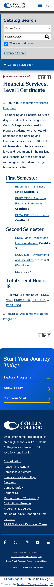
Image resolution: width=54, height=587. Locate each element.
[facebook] (5, 542)
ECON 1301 (13, 305)
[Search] (47, 37)
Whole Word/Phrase (21, 43)
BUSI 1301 (39, 300)
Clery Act (10, 482)
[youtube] (37, 542)
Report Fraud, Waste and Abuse (19, 561)
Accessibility (33, 552)
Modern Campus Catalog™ (35, 584)
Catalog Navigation (20, 64)
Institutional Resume (17, 503)
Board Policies (20, 552)
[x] (15, 542)
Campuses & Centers (17, 472)
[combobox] (27, 28)
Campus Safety (14, 487)
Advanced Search (15, 53)
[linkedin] (48, 542)
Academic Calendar (16, 466)
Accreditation (12, 461)
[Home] (16, 5)
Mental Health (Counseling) (21, 498)
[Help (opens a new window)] (49, 77)
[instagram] (26, 542)
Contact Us (11, 493)
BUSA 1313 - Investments (32, 215)
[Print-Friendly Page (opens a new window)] (44, 77)
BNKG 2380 (22, 300)
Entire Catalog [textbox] (14, 28)
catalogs (13, 579)
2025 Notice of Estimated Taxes (25, 524)
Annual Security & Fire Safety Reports (26, 557)
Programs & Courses (17, 508)
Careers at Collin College (20, 477)
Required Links (40, 561)
